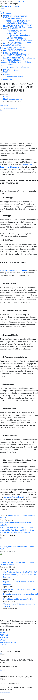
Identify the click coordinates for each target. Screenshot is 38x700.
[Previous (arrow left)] (1, 699)
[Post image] (5, 541)
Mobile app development (9, 108)
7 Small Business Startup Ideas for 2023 (18, 599)
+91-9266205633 (22, 1)
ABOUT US (4, 635)
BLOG (2, 647)
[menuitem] (2, 9)
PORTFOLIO (4, 637)
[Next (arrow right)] (3, 699)
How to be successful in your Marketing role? (20, 594)
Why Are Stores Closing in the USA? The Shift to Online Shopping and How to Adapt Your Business (20, 574)
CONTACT (3, 645)
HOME (2, 632)
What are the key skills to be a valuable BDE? (20, 589)
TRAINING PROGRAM (8, 642)
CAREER (3, 640)
